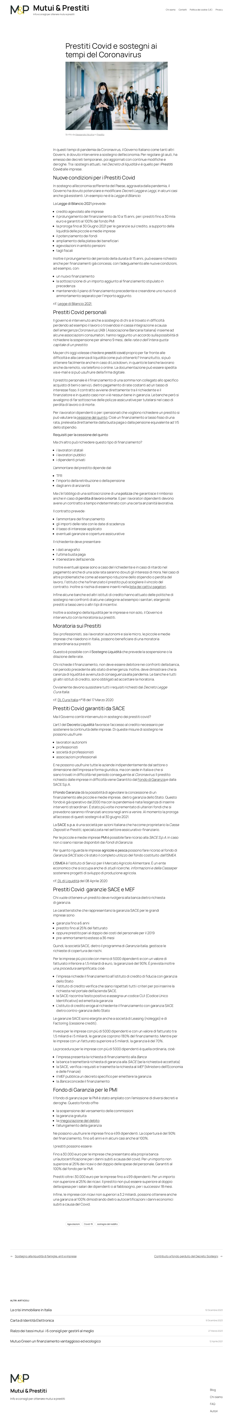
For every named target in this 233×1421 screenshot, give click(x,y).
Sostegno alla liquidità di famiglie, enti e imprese (46, 1256)
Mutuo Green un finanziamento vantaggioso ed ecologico (55, 1341)
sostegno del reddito (107, 1224)
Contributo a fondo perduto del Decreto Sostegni (186, 1256)
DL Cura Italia (68, 699)
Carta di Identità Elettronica (32, 1320)
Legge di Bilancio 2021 (75, 303)
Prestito (100, 134)
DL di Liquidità (68, 881)
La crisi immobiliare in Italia (31, 1310)
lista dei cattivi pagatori (147, 586)
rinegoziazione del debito (80, 1120)
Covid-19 (88, 1224)
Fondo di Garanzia (151, 779)
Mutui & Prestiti (61, 8)
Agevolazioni (73, 1224)
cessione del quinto (92, 417)
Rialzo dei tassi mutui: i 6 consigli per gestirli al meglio (52, 1331)
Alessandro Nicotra (84, 134)
